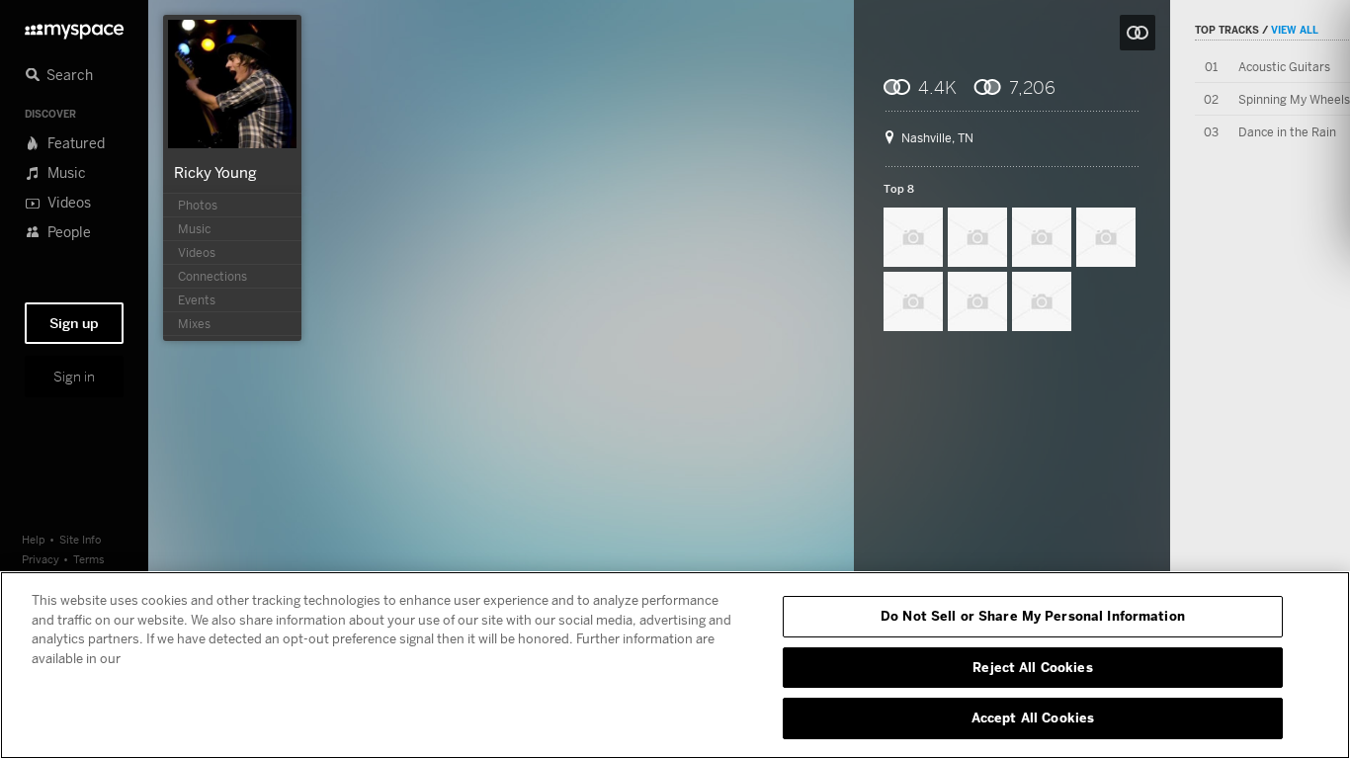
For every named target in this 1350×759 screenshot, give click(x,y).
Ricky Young (215, 172)
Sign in (74, 376)
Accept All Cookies (1032, 717)
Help (33, 539)
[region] (675, 665)
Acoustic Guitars (1284, 66)
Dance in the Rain (1287, 132)
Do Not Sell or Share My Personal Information (1033, 616)
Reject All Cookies (1032, 667)
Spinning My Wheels (1294, 99)
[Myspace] (74, 26)
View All (1294, 30)
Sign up (74, 323)
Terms (89, 558)
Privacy (40, 558)
